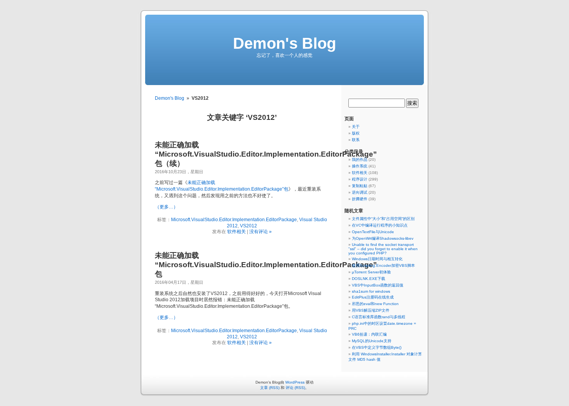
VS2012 (248, 226)
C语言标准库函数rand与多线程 (378, 317)
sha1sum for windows (371, 291)
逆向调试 (359, 192)
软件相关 (236, 231)
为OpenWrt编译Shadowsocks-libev (382, 238)
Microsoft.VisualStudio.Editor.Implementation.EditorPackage (234, 219)
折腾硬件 (359, 199)
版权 (356, 133)
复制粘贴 (359, 186)
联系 (356, 140)
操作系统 (359, 166)
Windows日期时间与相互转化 (377, 259)
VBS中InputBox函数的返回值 (377, 285)
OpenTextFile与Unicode (373, 232)
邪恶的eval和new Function (375, 304)
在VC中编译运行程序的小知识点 (380, 225)
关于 (356, 127)
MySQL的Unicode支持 (371, 341)
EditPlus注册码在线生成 (373, 297)
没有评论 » (260, 231)
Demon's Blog (284, 43)
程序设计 (359, 179)
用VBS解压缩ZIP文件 (370, 310)
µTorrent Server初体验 (371, 272)
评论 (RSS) (295, 388)
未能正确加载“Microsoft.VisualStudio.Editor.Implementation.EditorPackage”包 (266, 264)
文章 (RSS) (269, 388)
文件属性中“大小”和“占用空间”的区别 (383, 219)
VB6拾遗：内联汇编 (369, 334)
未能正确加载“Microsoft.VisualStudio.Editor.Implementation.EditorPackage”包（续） (266, 154)
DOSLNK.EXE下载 (368, 278)
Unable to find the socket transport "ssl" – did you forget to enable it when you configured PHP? (383, 248)
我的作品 (359, 159)
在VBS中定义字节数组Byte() (376, 347)
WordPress (295, 382)
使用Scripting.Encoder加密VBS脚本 (383, 265)
